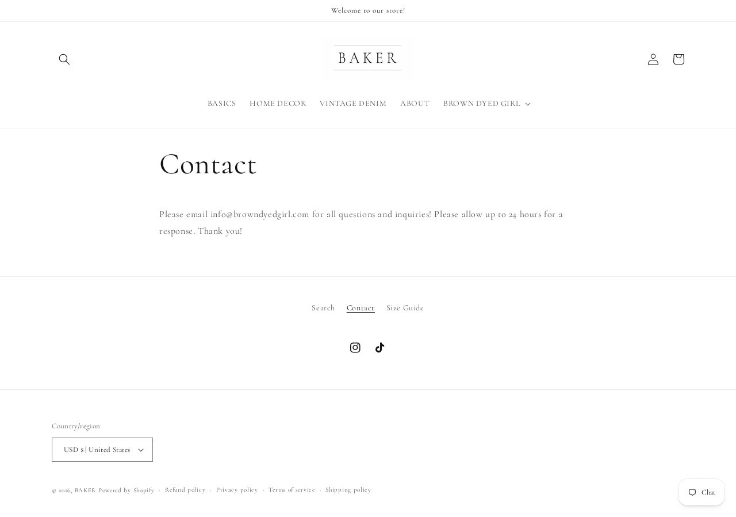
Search (323, 308)
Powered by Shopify (126, 490)
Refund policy (185, 489)
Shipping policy (348, 489)
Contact (361, 308)
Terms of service (292, 489)
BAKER (86, 490)
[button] (64, 59)
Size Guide (405, 308)
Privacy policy (237, 489)
